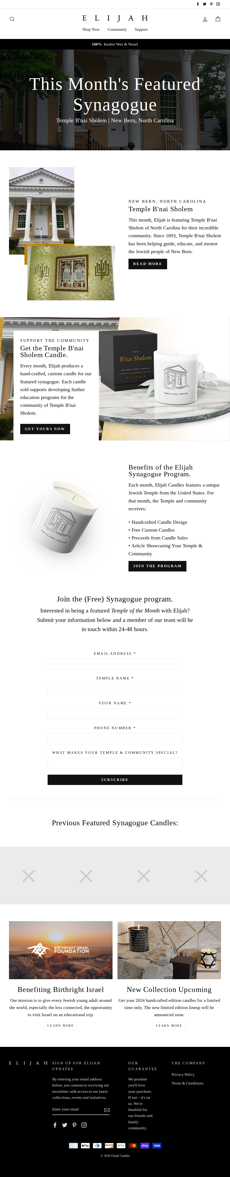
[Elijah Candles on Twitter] (64, 1125)
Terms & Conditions (187, 1083)
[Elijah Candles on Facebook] (55, 1125)
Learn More (60, 1025)
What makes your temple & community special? (115, 752)
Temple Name (115, 678)
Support (141, 29)
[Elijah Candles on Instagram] (84, 1125)
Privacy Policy (183, 1074)
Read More (147, 264)
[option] (115, 44)
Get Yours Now (45, 429)
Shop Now (91, 29)
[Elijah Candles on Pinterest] (74, 1125)
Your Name (115, 703)
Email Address (115, 653)
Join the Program (157, 566)
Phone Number (115, 728)
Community (117, 29)
